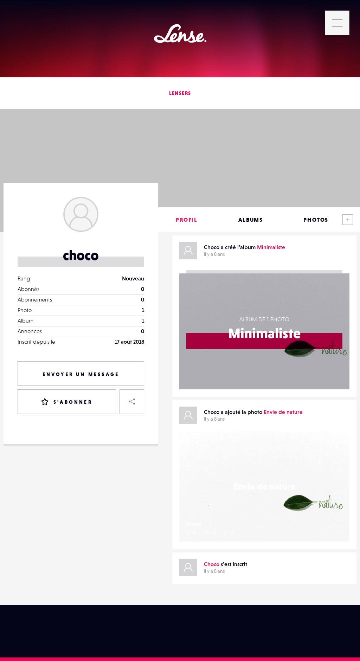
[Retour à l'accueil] (180, 33)
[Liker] (333, 447)
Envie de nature (283, 412)
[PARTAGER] (132, 401)
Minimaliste (271, 247)
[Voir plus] (347, 219)
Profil (187, 219)
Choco (194, 523)
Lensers (180, 93)
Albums (250, 219)
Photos (315, 219)
